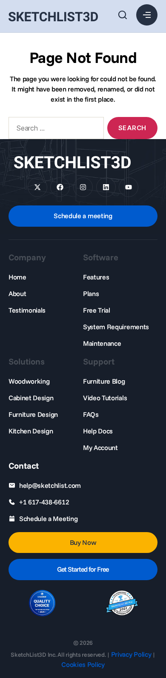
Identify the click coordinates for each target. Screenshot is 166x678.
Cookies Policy (83, 664)
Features (96, 277)
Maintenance (102, 343)
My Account (100, 447)
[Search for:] (54, 129)
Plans (91, 293)
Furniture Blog (104, 381)
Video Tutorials (105, 397)
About (17, 293)
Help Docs (98, 431)
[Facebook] (60, 187)
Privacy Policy (131, 654)
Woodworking (29, 381)
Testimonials (27, 310)
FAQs (91, 414)
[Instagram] (83, 187)
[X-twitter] (37, 187)
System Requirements (116, 326)
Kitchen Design (31, 431)
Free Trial (96, 310)
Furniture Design (33, 414)
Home (17, 277)
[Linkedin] (106, 187)
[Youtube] (128, 187)
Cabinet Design (31, 397)
